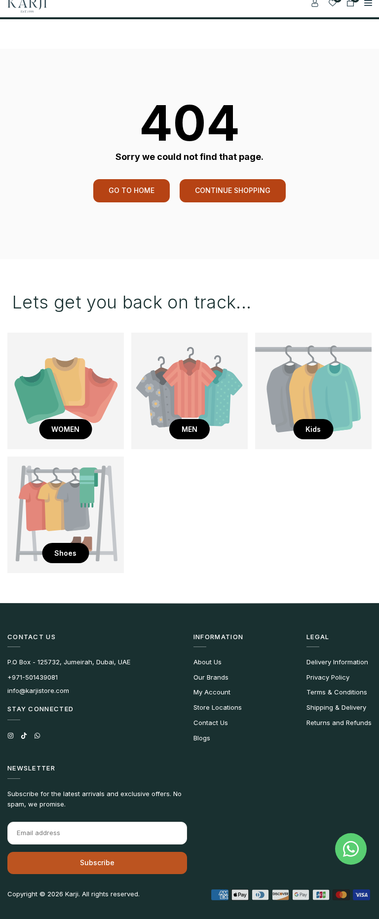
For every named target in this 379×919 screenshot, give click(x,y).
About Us (207, 662)
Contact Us (210, 723)
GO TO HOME (131, 190)
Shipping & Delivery (336, 707)
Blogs (201, 738)
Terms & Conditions (336, 692)
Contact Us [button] (31, 637)
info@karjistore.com (38, 690)
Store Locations (217, 707)
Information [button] (218, 637)
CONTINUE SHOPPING (232, 190)
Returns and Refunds (339, 723)
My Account (211, 692)
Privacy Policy (327, 677)
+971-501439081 (32, 677)
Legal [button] (318, 637)
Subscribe (97, 862)
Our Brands (210, 677)
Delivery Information (337, 662)
